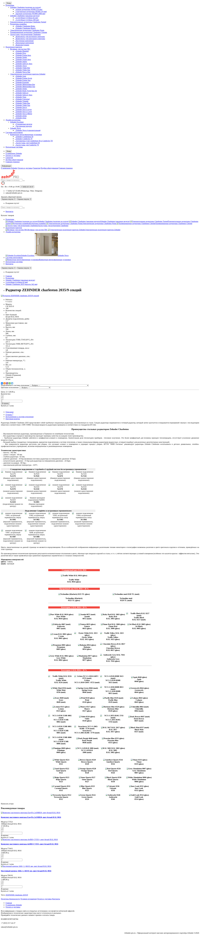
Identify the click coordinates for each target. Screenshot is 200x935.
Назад (8, 3)
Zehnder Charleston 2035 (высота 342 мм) (21, 284)
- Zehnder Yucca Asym (23, 110)
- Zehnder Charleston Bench (25, 28)
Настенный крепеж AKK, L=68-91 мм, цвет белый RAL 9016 (26, 871)
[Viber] (7, 383)
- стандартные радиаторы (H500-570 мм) (31, 12)
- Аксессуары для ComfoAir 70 (27, 145)
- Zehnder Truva (21, 66)
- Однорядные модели (23, 124)
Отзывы (9, 415)
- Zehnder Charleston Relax (25, 26)
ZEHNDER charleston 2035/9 (17, 895)
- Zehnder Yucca (21, 107)
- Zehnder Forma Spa (22, 80)
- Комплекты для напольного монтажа (30, 39)
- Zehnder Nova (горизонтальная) (28, 130)
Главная (9, 276)
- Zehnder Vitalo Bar (22, 68)
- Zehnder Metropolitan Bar (25, 84)
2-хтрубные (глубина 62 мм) (17, 282)
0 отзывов (9, 301)
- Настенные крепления (24, 41)
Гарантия (9, 158)
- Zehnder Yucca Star (22, 72)
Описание (10, 412)
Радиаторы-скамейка (18, 24)
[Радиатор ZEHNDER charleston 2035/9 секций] (20, 296)
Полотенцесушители (14, 47)
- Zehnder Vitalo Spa (22, 70)
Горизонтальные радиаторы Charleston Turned (28, 22)
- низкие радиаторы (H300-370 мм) (28, 9)
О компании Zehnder (14, 153)
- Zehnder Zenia (21, 116)
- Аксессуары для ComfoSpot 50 (27, 143)
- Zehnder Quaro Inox (23, 59)
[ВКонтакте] (2, 383)
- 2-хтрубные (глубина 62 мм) (26, 18)
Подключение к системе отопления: (15, 385)
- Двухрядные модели (23, 126)
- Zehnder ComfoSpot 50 (24, 137)
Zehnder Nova (15, 128)
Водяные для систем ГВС (20, 49)
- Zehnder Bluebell (22, 51)
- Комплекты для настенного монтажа (30, 37)
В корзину (5, 403)
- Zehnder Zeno (20, 118)
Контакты (9, 211)
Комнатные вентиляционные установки (26, 135)
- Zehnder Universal (22, 99)
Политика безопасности (10, 899)
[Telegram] (12, 383)
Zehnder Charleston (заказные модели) (25, 16)
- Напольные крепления (24, 43)
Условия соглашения (28, 899)
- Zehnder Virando (21, 101)
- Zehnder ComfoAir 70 (23, 139)
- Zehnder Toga (20, 97)
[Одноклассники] (4, 383)
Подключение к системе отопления (19, 417)
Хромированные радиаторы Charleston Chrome (28, 32)
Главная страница (13, 162)
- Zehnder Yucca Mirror (23, 114)
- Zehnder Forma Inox (23, 55)
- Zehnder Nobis (21, 57)
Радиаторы (10, 5)
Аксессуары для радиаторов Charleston (25, 34)
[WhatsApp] (10, 383)
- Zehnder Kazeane (22, 82)
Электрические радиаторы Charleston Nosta (27, 30)
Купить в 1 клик (7, 837)
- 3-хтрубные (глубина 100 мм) (27, 20)
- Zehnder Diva (20, 53)
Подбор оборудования (14, 160)
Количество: (6, 394)
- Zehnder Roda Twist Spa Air (26, 91)
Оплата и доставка (13, 155)
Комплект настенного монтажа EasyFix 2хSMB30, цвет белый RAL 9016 (31, 817)
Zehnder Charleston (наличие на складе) (25, 7)
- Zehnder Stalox (21, 62)
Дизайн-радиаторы (13, 120)
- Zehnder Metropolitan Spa (25, 87)
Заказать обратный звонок (11, 197)
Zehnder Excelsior (17, 122)
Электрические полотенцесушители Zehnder (27, 74)
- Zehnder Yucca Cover (23, 112)
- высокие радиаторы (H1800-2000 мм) (30, 14)
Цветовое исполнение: (10, 388)
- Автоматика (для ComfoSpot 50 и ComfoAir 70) (34, 141)
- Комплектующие (22, 45)
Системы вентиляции (14, 132)
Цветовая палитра (13, 419)
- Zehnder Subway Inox (23, 64)
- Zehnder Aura (20, 76)
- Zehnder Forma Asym (23, 78)
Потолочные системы (14, 147)
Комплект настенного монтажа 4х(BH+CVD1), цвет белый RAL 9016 (29, 844)
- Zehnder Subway (21, 93)
